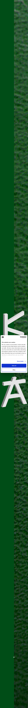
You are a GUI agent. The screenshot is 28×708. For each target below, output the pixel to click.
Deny (14, 369)
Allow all (14, 365)
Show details (20, 361)
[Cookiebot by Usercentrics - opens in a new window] (20, 337)
